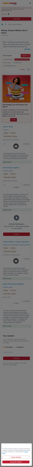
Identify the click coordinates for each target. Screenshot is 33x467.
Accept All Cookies (16, 462)
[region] (16, 454)
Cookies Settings (16, 457)
